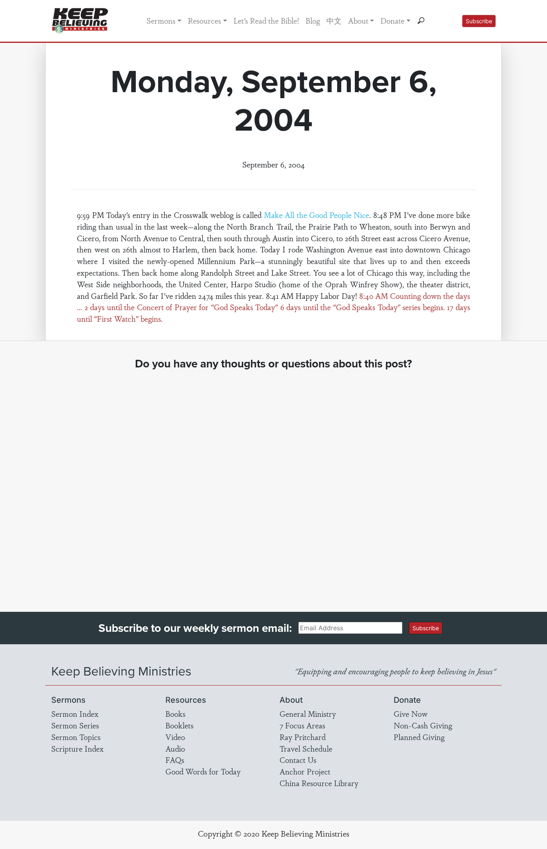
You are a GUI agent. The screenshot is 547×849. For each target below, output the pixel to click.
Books (175, 713)
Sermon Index (75, 713)
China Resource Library (319, 783)
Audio (175, 748)
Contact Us (298, 759)
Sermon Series (75, 725)
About (358, 20)
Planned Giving (419, 736)
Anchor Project (305, 771)
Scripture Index (77, 748)
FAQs (174, 759)
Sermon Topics (76, 736)
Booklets (179, 725)
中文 (334, 20)
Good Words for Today (203, 771)
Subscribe (479, 21)
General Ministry (308, 713)
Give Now (411, 713)
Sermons (161, 20)
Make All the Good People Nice (317, 214)
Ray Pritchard (303, 736)
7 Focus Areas (302, 725)
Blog (313, 20)
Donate (392, 20)
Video (175, 736)
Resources (204, 20)
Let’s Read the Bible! (266, 20)
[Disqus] (274, 483)
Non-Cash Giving (423, 725)
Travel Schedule (306, 748)
